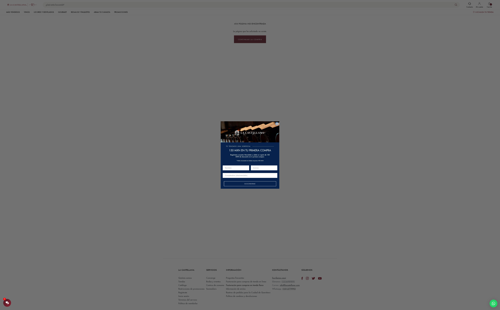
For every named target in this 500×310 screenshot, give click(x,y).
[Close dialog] (277, 123)
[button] (250, 184)
